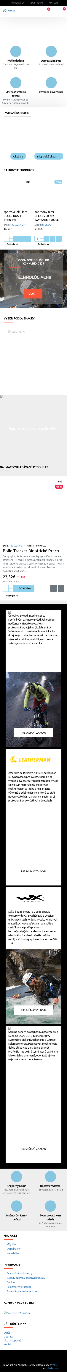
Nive (55, 1365)
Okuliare (18, 156)
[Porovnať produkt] (28, 239)
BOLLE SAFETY (19, 225)
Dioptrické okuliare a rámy (48, 156)
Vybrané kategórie (17, 113)
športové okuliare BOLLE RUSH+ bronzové (15, 215)
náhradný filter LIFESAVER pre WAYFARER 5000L (46, 215)
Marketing (52, 1368)
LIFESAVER (47, 225)
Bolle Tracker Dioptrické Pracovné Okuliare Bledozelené (33, 550)
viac (31, 293)
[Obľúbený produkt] (22, 239)
